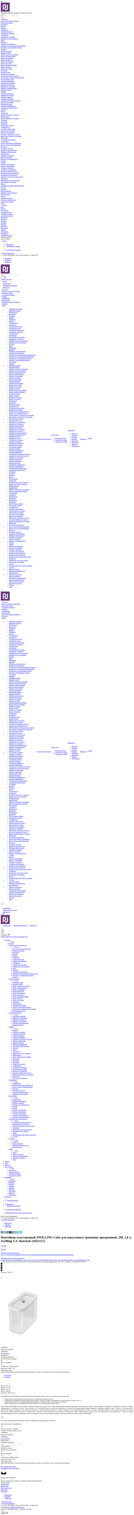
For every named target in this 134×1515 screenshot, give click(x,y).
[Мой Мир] (7, 1232)
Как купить (12, 1170)
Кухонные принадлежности (22, 1122)
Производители (6, 1488)
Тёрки (83, 1260)
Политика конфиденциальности (13, 1507)
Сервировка (17, 1083)
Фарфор (15, 1030)
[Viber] (13, 1232)
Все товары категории (8, 1466)
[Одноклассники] (5, 1232)
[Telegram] (21, 1232)
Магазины (4, 1490)
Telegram (7, 260)
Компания (12, 1181)
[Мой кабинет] (2, 906)
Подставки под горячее (73, 1260)
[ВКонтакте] (2, 1232)
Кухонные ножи (18, 982)
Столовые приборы (19, 1016)
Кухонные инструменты (9, 1260)
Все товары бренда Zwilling (10, 1468)
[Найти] (2, 17)
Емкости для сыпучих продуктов (28, 1260)
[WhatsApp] (16, 1232)
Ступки (87, 1260)
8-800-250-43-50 (6, 235)
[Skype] (18, 1232)
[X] (10, 1232)
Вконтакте (8, 258)
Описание (8, 1375)
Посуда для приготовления (22, 949)
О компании (5, 1484)
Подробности (5, 1353)
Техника (15, 1142)
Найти (3, 1513)
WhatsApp (8, 262)
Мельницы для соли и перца (55, 1260)
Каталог (11, 943)
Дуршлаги (42, 1260)
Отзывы (7, 1377)
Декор (15, 1152)
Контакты (4, 1491)
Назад (13, 942)
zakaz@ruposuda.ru (8, 253)
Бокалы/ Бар (17, 1099)
